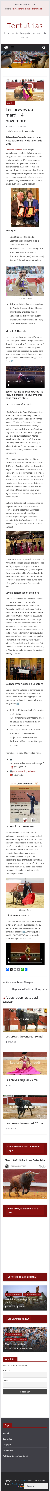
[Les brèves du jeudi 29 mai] (25, 1053)
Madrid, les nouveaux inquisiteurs (24, 1344)
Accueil (6, 1433)
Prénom (6, 1370)
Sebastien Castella (14, 149)
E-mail (5, 1380)
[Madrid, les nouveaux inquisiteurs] (27, 1329)
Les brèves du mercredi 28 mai (24, 1123)
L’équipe (7, 1444)
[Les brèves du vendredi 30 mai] (25, 1010)
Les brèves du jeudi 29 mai (22, 1080)
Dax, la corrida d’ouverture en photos (25, 1302)
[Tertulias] (6, 47)
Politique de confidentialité (15, 1456)
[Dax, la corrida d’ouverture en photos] (26, 1287)
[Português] (20, 1486)
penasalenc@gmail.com (23, 771)
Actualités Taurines (15, 1297)
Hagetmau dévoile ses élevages (28, 989)
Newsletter (8, 1450)
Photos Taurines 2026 (34, 1297)
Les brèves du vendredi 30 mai (24, 1036)
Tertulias (25, 26)
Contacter (7, 1439)
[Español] (23, 1486)
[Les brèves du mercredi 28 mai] (25, 1097)
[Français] (18, 1486)
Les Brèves (10, 103)
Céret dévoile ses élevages (19, 982)
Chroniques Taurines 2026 (19, 1339)
